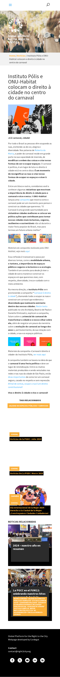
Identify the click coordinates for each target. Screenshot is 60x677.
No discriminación (25, 611)
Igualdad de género (35, 606)
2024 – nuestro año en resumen (26, 547)
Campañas (15, 496)
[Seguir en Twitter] (20, 660)
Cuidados (42, 602)
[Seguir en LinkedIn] (42, 660)
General (14, 434)
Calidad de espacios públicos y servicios (28, 405)
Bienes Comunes (20, 598)
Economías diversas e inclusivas (27, 604)
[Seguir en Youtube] (27, 660)
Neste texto (41, 306)
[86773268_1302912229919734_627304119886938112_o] (14, 341)
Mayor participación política (24, 609)
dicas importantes (17, 377)
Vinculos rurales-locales (28, 613)
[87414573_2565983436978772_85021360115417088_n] (45, 238)
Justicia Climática (21, 608)
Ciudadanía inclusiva (28, 602)
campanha (25, 199)
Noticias (21, 55)
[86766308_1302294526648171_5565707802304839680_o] (30, 341)
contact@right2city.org (19, 651)
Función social (20, 606)
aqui (27, 251)
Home (12, 55)
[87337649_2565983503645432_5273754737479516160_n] (14, 238)
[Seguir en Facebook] (12, 660)
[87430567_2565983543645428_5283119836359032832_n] (30, 238)
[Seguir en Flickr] (35, 660)
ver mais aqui (39, 354)
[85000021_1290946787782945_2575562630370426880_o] (45, 341)
